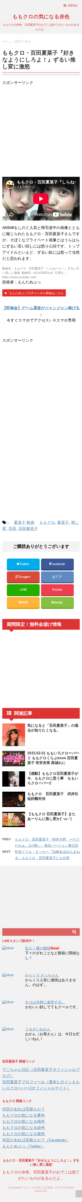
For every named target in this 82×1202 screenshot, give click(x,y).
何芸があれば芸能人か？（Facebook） (35, 1140)
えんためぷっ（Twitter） (23, 1146)
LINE (23, 589)
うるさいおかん (38, 1029)
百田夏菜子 (28, 529)
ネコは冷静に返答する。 (45, 1002)
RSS (24, 602)
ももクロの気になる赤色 (41, 16)
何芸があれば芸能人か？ (23, 1109)
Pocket (57, 589)
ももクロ (47, 522)
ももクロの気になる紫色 (23, 1134)
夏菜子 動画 (24, 522)
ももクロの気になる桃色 (23, 1121)
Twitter (25, 564)
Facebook (58, 564)
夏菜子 (63, 522)
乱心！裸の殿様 (38, 948)
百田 (12, 529)
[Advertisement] (41, 131)
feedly (59, 602)
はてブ (57, 576)
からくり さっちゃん (42, 975)
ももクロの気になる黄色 (23, 1115)
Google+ (24, 576)
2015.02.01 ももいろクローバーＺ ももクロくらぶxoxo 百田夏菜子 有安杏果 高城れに (53, 758)
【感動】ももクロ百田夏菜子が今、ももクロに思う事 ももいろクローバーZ (52, 778)
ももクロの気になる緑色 (23, 1128)
